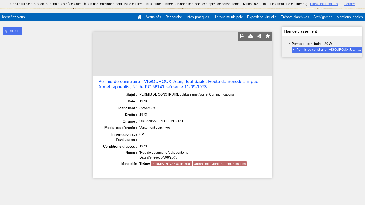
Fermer (349, 4)
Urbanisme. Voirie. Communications (220, 164)
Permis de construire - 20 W (312, 44)
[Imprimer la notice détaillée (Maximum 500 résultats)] (242, 36)
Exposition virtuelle (262, 17)
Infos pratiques (197, 17)
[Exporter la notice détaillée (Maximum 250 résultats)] (250, 36)
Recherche (173, 17)
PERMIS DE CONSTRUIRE (171, 164)
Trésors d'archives (295, 17)
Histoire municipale (228, 17)
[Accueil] (139, 17)
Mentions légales (350, 17)
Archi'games (322, 17)
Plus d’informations (324, 4)
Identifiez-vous (13, 17)
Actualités (153, 17)
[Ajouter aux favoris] (267, 36)
